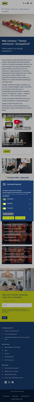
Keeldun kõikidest (8, 214)
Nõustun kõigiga (20, 218)
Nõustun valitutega (8, 218)
